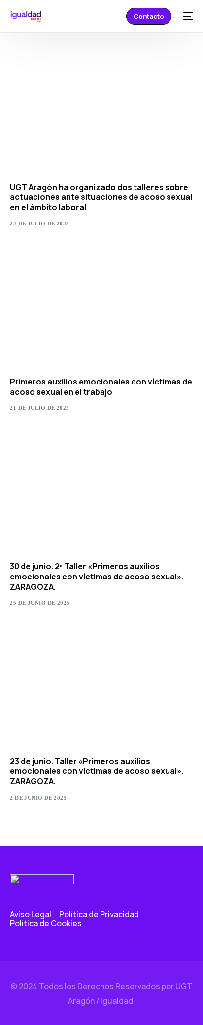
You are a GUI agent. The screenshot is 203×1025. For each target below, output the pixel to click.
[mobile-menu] (187, 16)
